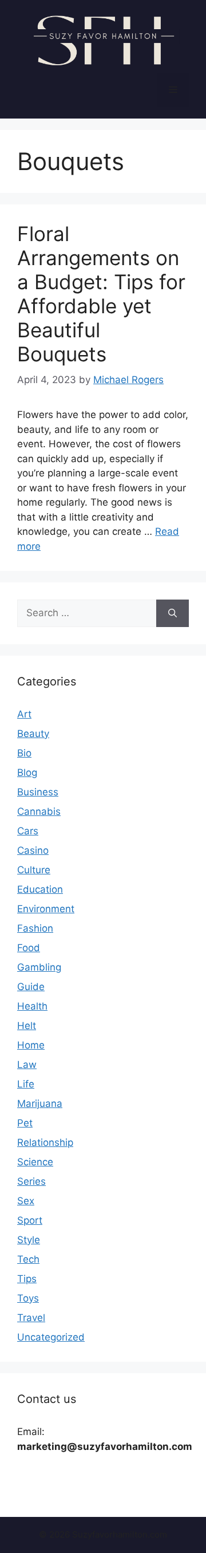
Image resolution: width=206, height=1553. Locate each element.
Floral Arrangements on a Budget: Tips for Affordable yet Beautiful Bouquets (101, 294)
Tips (27, 1278)
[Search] (172, 613)
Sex (25, 1201)
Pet (25, 1123)
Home (31, 1045)
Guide (31, 986)
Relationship (45, 1142)
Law (27, 1064)
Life (25, 1084)
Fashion (35, 928)
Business (37, 792)
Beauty (33, 733)
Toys (28, 1298)
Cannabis (39, 811)
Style (28, 1239)
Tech (28, 1259)
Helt (26, 1025)
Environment (45, 909)
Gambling (39, 967)
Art (24, 714)
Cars (27, 831)
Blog (27, 772)
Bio (24, 753)
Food (28, 947)
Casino (33, 850)
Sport (29, 1220)
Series (31, 1181)
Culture (33, 870)
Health (32, 1006)
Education (40, 889)
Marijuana (39, 1103)
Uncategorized (51, 1337)
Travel (31, 1317)
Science (35, 1162)
